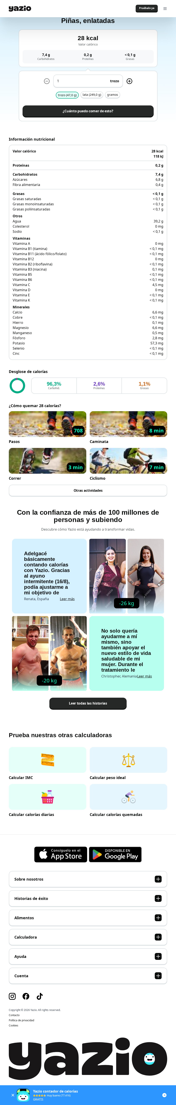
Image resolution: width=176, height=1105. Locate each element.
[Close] (13, 1095)
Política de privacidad (21, 1020)
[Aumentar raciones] (129, 81)
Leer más (67, 599)
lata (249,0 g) (92, 95)
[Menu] (165, 8)
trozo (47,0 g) (67, 95)
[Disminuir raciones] (47, 81)
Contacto (14, 1015)
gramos (112, 95)
